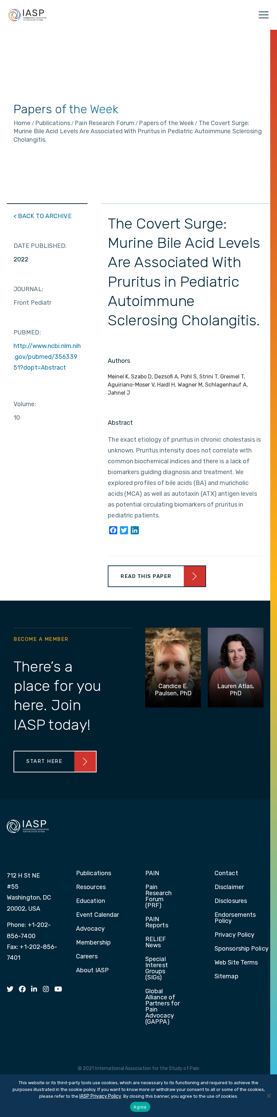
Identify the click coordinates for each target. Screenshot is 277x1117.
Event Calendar (97, 915)
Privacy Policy (234, 935)
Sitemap (226, 976)
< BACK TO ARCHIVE (43, 216)
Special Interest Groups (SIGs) (156, 968)
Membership (93, 942)
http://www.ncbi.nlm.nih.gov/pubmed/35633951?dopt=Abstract (47, 356)
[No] (268, 1095)
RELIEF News (155, 942)
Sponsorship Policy (242, 949)
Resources (91, 887)
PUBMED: (27, 332)
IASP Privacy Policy (100, 1096)
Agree (140, 1107)
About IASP (92, 970)
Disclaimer (229, 887)
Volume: (25, 404)
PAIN (152, 873)
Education (90, 901)
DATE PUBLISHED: (40, 246)
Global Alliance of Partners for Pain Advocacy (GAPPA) (162, 1006)
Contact (226, 873)
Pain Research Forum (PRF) (158, 896)
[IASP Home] (27, 15)
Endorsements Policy (235, 918)
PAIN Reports (156, 922)
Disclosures (231, 901)
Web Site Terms (236, 962)
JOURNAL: (28, 289)
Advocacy (90, 929)
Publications (93, 873)
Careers (87, 956)
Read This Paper (146, 576)
